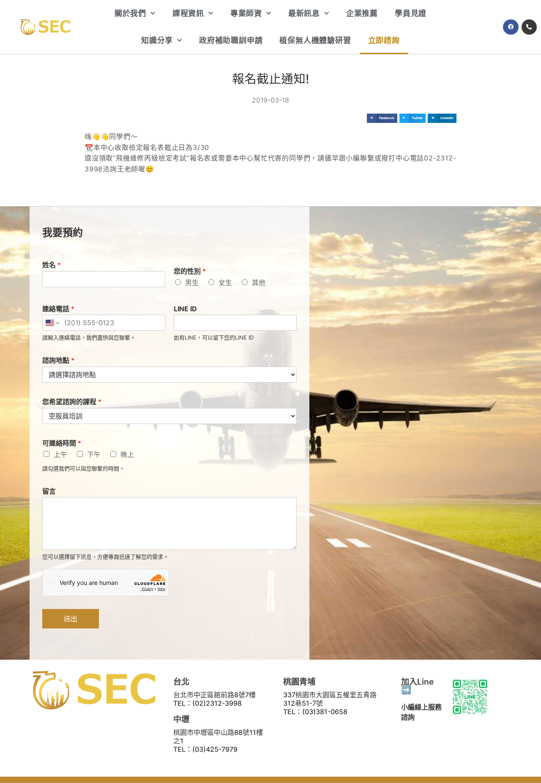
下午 (94, 454)
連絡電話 (58, 308)
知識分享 (157, 40)
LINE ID (185, 308)
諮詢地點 (58, 360)
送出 (70, 618)
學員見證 (410, 13)
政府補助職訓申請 (230, 40)
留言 (49, 491)
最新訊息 (304, 13)
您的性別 (190, 271)
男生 (192, 282)
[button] (382, 118)
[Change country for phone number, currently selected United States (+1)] (51, 323)
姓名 (51, 265)
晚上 (127, 454)
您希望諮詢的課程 (71, 401)
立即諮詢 (384, 40)
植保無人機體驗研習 (315, 40)
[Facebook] (510, 27)
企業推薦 (362, 13)
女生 (225, 282)
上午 (60, 454)
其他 (258, 282)
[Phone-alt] (529, 27)
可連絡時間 (61, 443)
